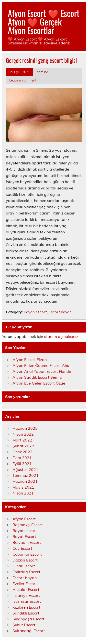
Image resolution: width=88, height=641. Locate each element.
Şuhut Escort (23, 624)
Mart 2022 (22, 440)
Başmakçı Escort (27, 524)
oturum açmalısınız (61, 336)
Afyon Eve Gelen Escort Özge (38, 383)
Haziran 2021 (25, 481)
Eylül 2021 (22, 463)
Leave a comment (22, 80)
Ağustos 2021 (25, 469)
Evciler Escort (24, 583)
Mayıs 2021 (23, 487)
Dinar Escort (23, 565)
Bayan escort (35, 312)
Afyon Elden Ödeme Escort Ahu (40, 365)
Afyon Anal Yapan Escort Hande (41, 371)
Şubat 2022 (23, 445)
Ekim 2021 (22, 457)
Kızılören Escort (26, 607)
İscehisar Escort (26, 601)
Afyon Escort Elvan (29, 359)
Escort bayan (60, 312)
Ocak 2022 (22, 451)
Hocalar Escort (25, 589)
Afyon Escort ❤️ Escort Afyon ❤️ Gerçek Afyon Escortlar (43, 22)
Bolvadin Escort (26, 542)
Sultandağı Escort (28, 630)
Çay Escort (22, 548)
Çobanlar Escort (27, 554)
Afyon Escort (24, 518)
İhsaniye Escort (26, 595)
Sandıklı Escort (25, 613)
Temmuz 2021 (25, 475)
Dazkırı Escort (25, 560)
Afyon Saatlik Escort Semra (37, 377)
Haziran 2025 (25, 428)
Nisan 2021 (23, 493)
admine (42, 72)
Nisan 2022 (23, 434)
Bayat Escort (24, 536)
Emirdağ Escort (26, 571)
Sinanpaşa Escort (28, 618)
